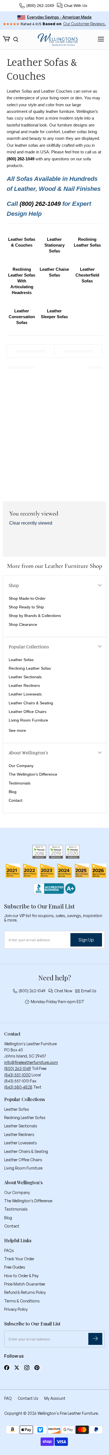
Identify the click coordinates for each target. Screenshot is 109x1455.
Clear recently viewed (30, 523)
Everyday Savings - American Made (59, 17)
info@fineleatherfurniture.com (31, 1062)
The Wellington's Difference (33, 774)
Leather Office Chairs (27, 711)
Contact (15, 800)
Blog (12, 792)
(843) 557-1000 (17, 1074)
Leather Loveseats (25, 694)
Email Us (88, 991)
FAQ (8, 1398)
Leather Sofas (21, 659)
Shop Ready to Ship (26, 607)
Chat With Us (75, 5)
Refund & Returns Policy (25, 1292)
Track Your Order (19, 1258)
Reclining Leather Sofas (30, 668)
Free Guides (14, 1267)
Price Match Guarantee (24, 1284)
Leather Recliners (24, 685)
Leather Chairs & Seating (31, 703)
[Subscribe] (95, 1339)
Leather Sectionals (25, 677)
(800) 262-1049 (40, 5)
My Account (54, 1398)
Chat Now (63, 991)
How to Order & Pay (21, 1275)
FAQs (9, 1250)
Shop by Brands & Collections (35, 615)
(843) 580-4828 (18, 1087)
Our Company (21, 765)
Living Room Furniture (28, 720)
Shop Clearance (23, 624)
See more (17, 730)
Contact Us (28, 1398)
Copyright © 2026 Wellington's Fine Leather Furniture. (51, 1413)
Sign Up (86, 939)
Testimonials (19, 783)
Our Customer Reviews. (84, 23)
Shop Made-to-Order (27, 598)
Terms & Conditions (22, 1301)
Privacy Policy (16, 1309)
